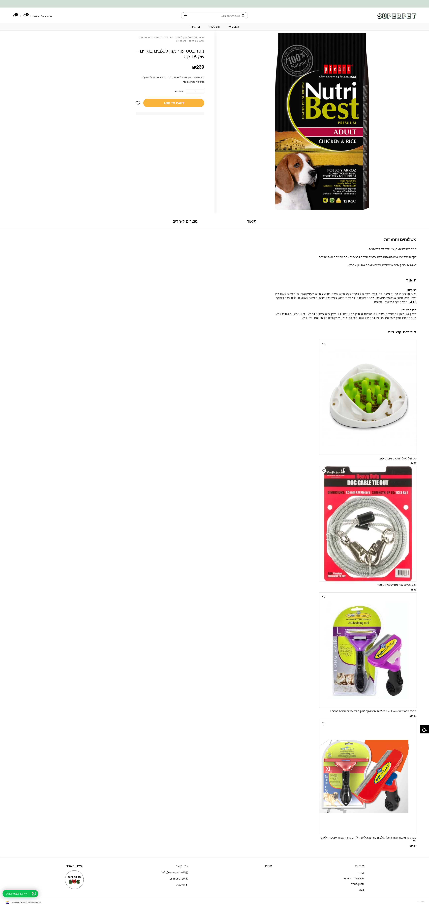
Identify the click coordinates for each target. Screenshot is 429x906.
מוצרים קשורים (185, 221)
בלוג (361, 890)
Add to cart (174, 103)
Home (201, 37)
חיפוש (185, 15)
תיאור (252, 221)
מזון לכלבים (181, 37)
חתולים (215, 26)
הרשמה (36, 16)
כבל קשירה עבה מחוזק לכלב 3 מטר (396, 585)
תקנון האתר (357, 884)
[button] (138, 103)
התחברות (47, 16)
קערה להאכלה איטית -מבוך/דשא (398, 458)
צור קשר (195, 26)
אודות (361, 873)
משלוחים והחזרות (354, 878)
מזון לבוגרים (166, 37)
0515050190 (177, 878)
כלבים (235, 26)
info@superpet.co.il (173, 872)
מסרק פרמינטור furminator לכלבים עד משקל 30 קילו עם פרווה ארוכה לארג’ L (373, 711)
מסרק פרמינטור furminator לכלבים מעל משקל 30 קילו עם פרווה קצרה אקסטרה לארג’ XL (368, 839)
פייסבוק (180, 885)
